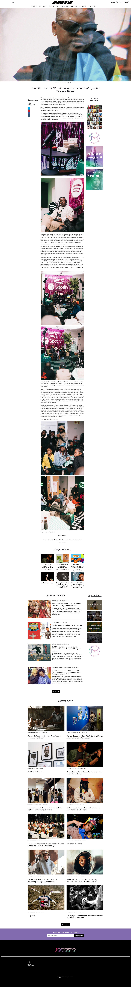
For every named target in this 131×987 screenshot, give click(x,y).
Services (29, 964)
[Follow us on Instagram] (94, 156)
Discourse (74, 6)
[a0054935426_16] (39, 652)
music (29, 103)
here (57, 419)
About (29, 961)
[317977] (39, 675)
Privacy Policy (31, 965)
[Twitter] (29, 108)
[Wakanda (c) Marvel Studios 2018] (39, 609)
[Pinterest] (29, 111)
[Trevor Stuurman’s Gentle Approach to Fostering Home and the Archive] (94, 107)
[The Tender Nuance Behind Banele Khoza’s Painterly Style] (88, 107)
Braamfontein (65, 114)
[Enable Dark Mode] (13, 2)
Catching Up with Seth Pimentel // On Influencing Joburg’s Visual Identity (42, 881)
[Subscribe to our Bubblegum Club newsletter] (94, 138)
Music (45, 6)
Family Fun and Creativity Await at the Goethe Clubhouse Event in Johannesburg (46, 845)
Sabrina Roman (32, 732)
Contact (29, 962)
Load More (56, 691)
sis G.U (57, 237)
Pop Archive (65, 6)
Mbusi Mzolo (32, 768)
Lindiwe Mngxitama (57, 644)
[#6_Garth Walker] (39, 630)
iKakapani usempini (74, 844)
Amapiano (67, 99)
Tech (57, 6)
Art (40, 6)
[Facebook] (29, 113)
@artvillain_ (53, 532)
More (62, 535)
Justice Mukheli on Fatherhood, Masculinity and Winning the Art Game (83, 809)
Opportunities (92, 6)
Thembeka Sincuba (57, 600)
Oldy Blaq (31, 916)
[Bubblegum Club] (62, 2)
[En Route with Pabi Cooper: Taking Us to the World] (91, 107)
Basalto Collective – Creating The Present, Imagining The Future (44, 737)
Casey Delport (56, 622)
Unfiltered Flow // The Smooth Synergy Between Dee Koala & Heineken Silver (82, 881)
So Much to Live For (36, 772)
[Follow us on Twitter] (94, 179)
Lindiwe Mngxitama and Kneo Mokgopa (62, 667)
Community (82, 6)
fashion (40, 804)
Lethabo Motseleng (33, 100)
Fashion (51, 6)
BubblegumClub (71, 732)
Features (34, 6)
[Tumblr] (29, 115)
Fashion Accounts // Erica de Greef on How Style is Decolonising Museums (45, 809)
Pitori (57, 415)
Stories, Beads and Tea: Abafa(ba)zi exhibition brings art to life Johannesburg (85, 737)
